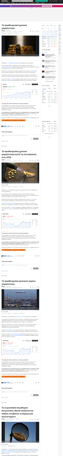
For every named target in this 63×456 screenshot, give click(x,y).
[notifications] (59, 0)
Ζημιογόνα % (54, 88)
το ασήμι (12, 79)
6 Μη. (10, 89)
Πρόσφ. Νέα (4, 4)
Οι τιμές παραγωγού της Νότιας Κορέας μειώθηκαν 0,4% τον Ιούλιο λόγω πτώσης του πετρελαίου (50, 77)
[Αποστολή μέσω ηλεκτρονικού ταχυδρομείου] (20, 126)
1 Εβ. (6, 89)
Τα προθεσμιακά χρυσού (13, 63)
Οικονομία (30, 4)
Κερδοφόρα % (50, 88)
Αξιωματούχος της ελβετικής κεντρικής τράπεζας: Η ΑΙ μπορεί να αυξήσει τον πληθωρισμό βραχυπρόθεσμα (50, 55)
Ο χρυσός (32, 71)
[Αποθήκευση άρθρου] (32, 31)
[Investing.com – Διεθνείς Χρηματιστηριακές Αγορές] (5, 1)
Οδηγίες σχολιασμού (5, 141)
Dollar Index (43, 44)
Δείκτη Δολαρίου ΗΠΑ (9, 330)
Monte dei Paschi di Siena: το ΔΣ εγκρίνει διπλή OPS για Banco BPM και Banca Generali (51, 61)
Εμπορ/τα (51, 25)
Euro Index (43, 46)
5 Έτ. (15, 89)
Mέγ (17, 89)
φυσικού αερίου (18, 316)
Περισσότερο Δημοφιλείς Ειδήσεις (11, 4)
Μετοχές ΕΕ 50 (44, 43)
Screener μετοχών (31, 2)
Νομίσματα (43, 25)
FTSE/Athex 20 (44, 38)
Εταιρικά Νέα (41, 4)
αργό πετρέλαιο (15, 334)
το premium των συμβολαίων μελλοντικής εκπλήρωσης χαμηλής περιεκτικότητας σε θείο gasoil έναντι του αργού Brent (20, 450)
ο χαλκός (9, 80)
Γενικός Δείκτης (44, 36)
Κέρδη (58, 4)
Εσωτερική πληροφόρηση (46, 4)
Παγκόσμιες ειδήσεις (35, 4)
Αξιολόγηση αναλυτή (54, 4)
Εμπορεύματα (19, 4)
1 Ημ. (3, 89)
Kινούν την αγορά (45, 85)
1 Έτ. (13, 89)
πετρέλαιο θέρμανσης (18, 335)
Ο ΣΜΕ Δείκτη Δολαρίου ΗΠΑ (8, 203)
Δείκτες (48, 25)
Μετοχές (55, 25)
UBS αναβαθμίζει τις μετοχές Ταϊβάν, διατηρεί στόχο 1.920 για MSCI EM (50, 66)
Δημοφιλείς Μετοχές (46, 121)
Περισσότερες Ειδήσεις (49, 81)
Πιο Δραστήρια (44, 88)
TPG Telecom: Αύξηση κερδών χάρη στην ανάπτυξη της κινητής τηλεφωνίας (50, 72)
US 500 (43, 41)
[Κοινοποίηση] (30, 31)
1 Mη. (8, 89)
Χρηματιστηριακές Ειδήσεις (25, 4)
